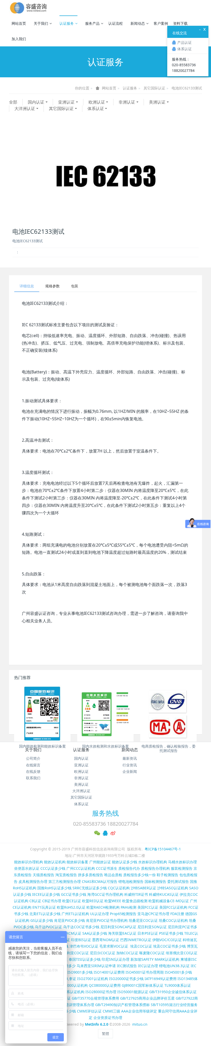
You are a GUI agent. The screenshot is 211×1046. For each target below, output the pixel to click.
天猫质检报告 (43, 874)
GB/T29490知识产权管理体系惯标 (122, 1004)
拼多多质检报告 (90, 874)
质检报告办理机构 (155, 868)
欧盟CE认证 (71, 900)
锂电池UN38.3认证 (174, 965)
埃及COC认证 (141, 946)
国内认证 (36, 102)
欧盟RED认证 (92, 900)
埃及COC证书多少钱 (169, 946)
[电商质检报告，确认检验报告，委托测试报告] (168, 713)
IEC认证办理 (148, 965)
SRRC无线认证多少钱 (90, 887)
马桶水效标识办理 (182, 861)
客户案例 (161, 23)
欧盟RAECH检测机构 (103, 907)
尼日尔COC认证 (102, 952)
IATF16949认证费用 (161, 978)
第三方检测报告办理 (64, 881)
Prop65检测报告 (123, 913)
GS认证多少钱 (41, 920)
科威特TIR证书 (136, 894)
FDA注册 (177, 913)
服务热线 (105, 813)
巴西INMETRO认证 (135, 939)
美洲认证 (157, 102)
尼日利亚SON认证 (152, 926)
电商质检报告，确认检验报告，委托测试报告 (169, 748)
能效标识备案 (77, 861)
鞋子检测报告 (167, 874)
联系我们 (33, 777)
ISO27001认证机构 (92, 978)
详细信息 (27, 285)
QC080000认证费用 (105, 985)
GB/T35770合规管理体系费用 (95, 998)
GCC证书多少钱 (73, 894)
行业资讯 (129, 765)
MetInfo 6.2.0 (96, 1024)
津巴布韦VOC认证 (84, 946)
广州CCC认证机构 (80, 868)
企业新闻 (129, 771)
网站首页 (19, 23)
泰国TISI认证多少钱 (85, 959)
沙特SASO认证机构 (172, 887)
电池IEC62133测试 (187, 88)
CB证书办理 (51, 900)
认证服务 (66, 23)
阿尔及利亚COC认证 (72, 952)
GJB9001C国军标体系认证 (142, 985)
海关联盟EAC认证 (122, 933)
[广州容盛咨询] (28, 7)
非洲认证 (127, 102)
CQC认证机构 (119, 887)
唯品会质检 (113, 874)
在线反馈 (33, 771)
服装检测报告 (181, 868)
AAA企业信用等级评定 (139, 1011)
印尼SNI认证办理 (115, 959)
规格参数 (52, 285)
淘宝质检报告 (66, 874)
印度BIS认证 (81, 939)
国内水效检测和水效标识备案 (105, 746)
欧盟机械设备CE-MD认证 (168, 900)
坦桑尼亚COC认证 (143, 920)
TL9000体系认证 (177, 985)
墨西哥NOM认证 (105, 939)
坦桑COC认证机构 (173, 920)
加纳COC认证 (127, 952)
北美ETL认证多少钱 (44, 913)
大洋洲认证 (24, 108)
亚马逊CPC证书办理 (153, 913)
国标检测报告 (155, 881)
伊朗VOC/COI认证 (167, 939)
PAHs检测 (128, 907)
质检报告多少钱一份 (139, 874)
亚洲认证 (66, 102)
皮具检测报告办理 (33, 881)
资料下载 (180, 23)
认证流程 (115, 23)
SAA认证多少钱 (94, 933)
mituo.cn (139, 1024)
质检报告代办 (129, 868)
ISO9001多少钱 (80, 972)
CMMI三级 (111, 1011)
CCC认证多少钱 (52, 868)
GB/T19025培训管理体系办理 (70, 1004)
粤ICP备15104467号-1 (163, 849)
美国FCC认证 (147, 907)
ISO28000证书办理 (100, 991)
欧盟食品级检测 (134, 900)
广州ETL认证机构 (75, 913)
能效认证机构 (55, 861)
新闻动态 (137, 23)
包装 (74, 285)
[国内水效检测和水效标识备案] (105, 713)
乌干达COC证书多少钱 (81, 926)
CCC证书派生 (106, 868)
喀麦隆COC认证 (152, 952)
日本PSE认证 (147, 933)
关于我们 (41, 23)
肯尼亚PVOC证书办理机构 (107, 920)
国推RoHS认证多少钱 (54, 887)
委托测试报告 (178, 881)
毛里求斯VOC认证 (113, 946)
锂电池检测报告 (131, 881)
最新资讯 (129, 758)
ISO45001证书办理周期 (145, 972)
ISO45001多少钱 (178, 972)
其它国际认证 (154, 88)
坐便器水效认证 (26, 868)
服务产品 (92, 23)
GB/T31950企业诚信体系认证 (173, 991)
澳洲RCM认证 (70, 933)
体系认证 (95, 108)
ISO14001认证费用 (109, 972)
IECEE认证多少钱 (46, 894)
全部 (13, 102)
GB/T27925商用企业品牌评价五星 (147, 998)
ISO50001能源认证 (132, 991)
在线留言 (33, 765)
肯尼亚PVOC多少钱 (69, 920)
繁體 (105, 1033)
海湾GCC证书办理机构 (105, 894)
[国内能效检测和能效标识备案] (42, 713)
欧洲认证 (97, 102)
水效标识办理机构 (152, 861)
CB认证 (35, 900)
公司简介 (33, 758)
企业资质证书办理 (107, 1017)
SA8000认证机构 (74, 985)
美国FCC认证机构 (173, 907)
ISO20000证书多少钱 (126, 978)
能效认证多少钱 (124, 861)
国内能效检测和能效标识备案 (42, 746)
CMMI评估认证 (89, 1011)
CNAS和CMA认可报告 (99, 881)
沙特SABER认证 (143, 887)
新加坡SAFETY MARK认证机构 (154, 959)
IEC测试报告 (127, 965)
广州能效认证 (100, 861)
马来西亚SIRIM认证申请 (96, 965)
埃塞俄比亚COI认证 (181, 952)
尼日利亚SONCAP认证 (118, 926)
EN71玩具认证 (44, 907)
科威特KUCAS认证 (164, 894)
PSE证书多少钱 (171, 933)
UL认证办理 (99, 913)
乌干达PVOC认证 (48, 926)
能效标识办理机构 (28, 861)
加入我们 (19, 38)
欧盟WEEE (112, 900)
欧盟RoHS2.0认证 (71, 907)
